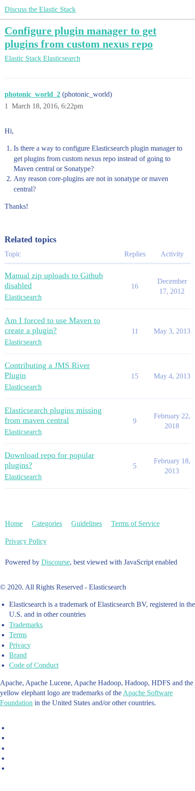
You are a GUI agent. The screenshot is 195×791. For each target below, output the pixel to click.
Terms (18, 635)
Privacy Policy (26, 541)
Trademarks (26, 625)
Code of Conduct (33, 665)
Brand (18, 655)
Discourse (55, 562)
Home (14, 523)
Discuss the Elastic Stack (40, 9)
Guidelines (86, 523)
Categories (47, 523)
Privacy (20, 645)
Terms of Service (135, 523)
